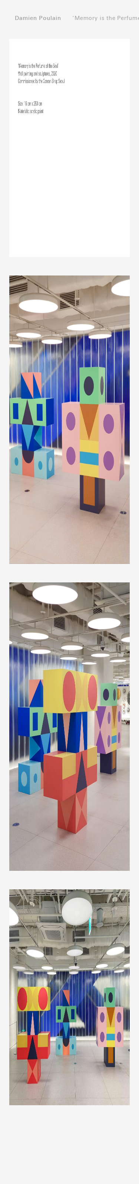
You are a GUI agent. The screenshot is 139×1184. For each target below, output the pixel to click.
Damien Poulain (38, 18)
